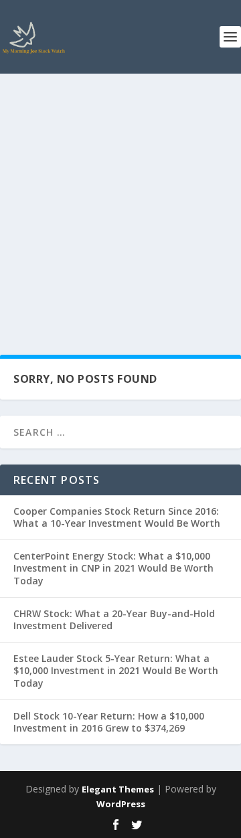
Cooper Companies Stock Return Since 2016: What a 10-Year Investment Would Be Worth (116, 517)
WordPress (120, 804)
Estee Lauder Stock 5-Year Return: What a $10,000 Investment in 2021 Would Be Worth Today (115, 670)
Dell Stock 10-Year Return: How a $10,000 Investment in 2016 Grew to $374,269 (108, 721)
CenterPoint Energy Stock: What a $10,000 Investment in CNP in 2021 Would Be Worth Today (113, 568)
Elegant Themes (118, 789)
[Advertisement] (120, 200)
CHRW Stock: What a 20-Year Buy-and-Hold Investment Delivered (114, 619)
